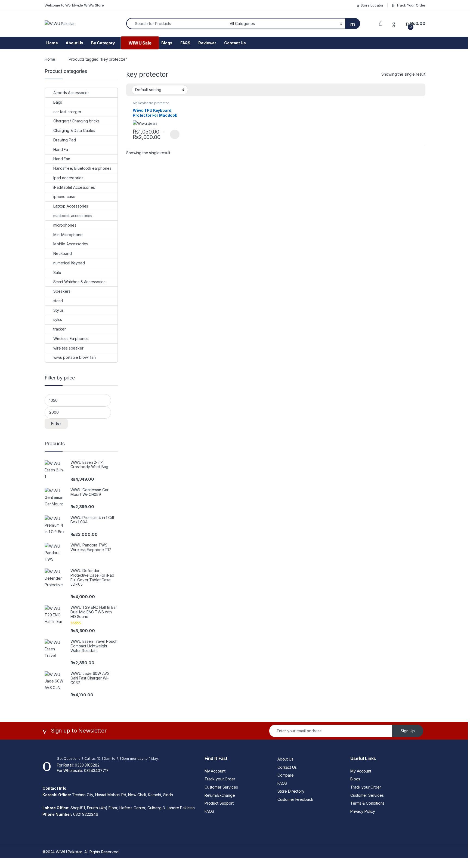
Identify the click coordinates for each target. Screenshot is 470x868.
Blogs (166, 43)
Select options (173, 134)
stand (58, 300)
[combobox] (176, 23)
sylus (57, 319)
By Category (103, 43)
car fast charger (67, 111)
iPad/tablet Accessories (74, 187)
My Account (215, 771)
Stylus (58, 310)
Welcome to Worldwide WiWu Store (74, 5)
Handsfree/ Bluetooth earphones (82, 168)
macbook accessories (72, 215)
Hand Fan (61, 158)
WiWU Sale (140, 43)
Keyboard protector (153, 103)
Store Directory (290, 791)
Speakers (61, 291)
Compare (285, 775)
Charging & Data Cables (74, 130)
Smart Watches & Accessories (79, 281)
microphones (64, 225)
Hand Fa (60, 149)
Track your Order (220, 779)
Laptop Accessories (70, 206)
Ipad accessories (68, 177)
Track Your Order (410, 5)
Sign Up (408, 730)
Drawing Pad (64, 140)
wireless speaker (68, 348)
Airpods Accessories (71, 92)
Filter (56, 423)
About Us (74, 43)
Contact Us (235, 43)
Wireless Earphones (70, 338)
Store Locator (372, 5)
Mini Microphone (68, 234)
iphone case (64, 196)
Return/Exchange (220, 795)
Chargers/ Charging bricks (76, 121)
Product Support (219, 803)
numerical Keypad (69, 263)
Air (135, 103)
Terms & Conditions (367, 803)
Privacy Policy (362, 811)
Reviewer (207, 43)
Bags (57, 102)
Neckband (62, 253)
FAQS (185, 43)
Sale (57, 272)
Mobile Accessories (70, 244)
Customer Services (221, 787)
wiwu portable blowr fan (74, 357)
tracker (59, 329)
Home (52, 43)
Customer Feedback (295, 799)
